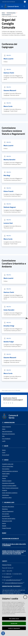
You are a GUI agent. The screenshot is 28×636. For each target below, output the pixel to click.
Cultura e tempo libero (7, 466)
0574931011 (7, 577)
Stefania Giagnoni (10, 207)
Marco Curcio (8, 106)
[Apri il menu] (2, 6)
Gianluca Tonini (9, 73)
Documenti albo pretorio (8, 506)
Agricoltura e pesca (6, 497)
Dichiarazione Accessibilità (10, 538)
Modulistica (5, 509)
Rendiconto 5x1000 (7, 521)
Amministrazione (11, 13)
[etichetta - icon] (4, 403)
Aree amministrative (7, 431)
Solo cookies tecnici (14, 619)
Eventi (3, 452)
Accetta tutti (14, 623)
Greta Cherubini (9, 310)
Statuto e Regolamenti (7, 511)
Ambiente (4, 490)
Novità (6, 446)
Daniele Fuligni (9, 342)
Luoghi (3, 441)
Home (3, 13)
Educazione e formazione (8, 483)
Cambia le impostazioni (14, 628)
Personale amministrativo (8, 434)
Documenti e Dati (9, 502)
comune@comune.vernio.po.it (13, 580)
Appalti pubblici (6, 473)
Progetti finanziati (6, 528)
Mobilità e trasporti (6, 481)
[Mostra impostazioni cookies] (26, 318)
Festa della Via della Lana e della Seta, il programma (14, 544)
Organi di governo (6, 14)
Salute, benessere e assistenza (9, 493)
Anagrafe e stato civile (7, 464)
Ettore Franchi (8, 191)
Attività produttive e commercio (10, 471)
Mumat (4, 533)
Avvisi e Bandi (5, 455)
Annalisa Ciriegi (9, 326)
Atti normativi (5, 514)
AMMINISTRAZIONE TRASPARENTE (11, 586)
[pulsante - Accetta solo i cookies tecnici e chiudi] (25, 597)
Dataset (4, 526)
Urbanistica (5, 476)
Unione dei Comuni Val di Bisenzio (8, 1)
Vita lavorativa (5, 469)
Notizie (4, 450)
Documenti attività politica (8, 518)
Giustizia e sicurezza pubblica (9, 485)
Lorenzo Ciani (8, 223)
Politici (3, 429)
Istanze (4, 523)
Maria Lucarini (8, 59)
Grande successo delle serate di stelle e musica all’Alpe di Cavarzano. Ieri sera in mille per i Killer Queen (14, 552)
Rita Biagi (7, 175)
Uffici (3, 436)
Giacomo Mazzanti (10, 90)
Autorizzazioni (5, 495)
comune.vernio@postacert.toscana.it (14, 583)
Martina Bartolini (9, 159)
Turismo (4, 478)
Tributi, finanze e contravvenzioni (10, 488)
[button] (24, 6)
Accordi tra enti (6, 516)
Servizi (6, 460)
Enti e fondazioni (6, 438)
